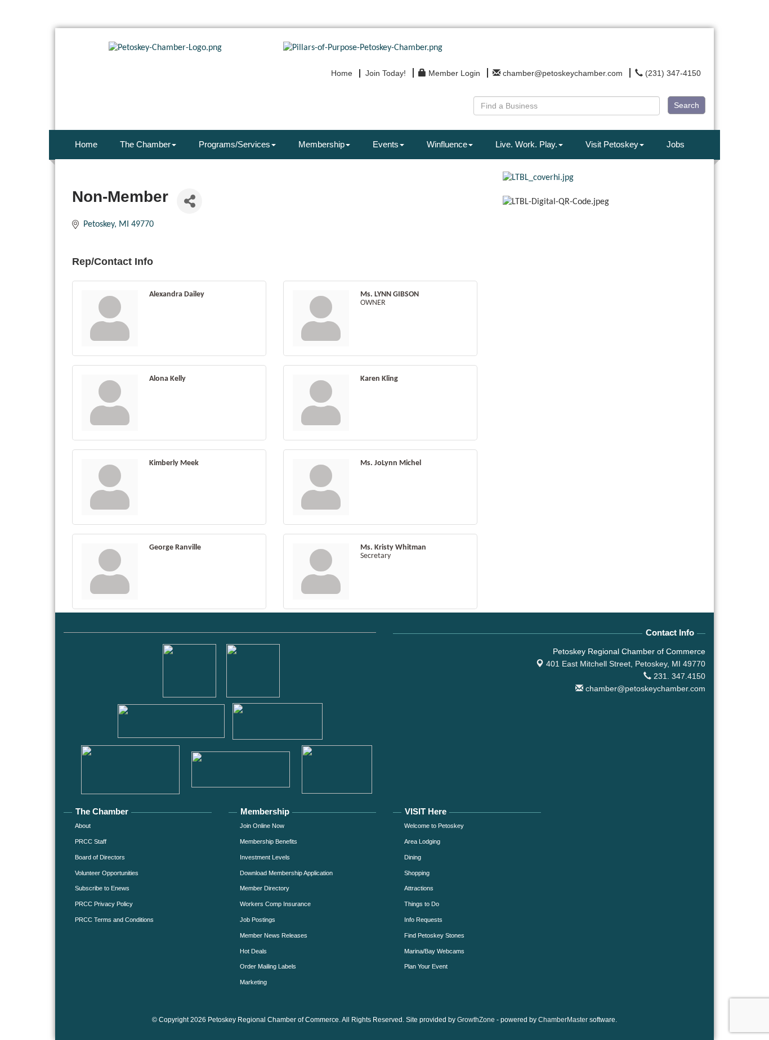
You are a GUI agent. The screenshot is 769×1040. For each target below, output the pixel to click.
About (83, 825)
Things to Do (421, 904)
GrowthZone (476, 1020)
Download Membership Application (286, 873)
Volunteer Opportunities (106, 873)
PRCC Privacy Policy (104, 904)
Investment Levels (265, 857)
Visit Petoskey (611, 144)
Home (86, 144)
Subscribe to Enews (102, 888)
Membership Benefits (268, 841)
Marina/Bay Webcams (434, 951)
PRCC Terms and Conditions (114, 919)
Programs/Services (234, 144)
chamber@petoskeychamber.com (644, 688)
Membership (321, 144)
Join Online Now (262, 825)
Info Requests (423, 919)
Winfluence (447, 144)
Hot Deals (253, 951)
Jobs (676, 144)
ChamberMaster (563, 1020)
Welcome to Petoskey (434, 825)
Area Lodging (422, 841)
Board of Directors (100, 857)
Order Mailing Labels (268, 966)
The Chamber (145, 144)
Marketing (253, 982)
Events (386, 144)
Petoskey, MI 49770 (625, 663)
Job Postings (257, 919)
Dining (412, 857)
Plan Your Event (426, 966)
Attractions (418, 888)
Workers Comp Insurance (275, 904)
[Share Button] (189, 201)
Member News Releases (273, 935)
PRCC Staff (90, 841)
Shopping (417, 873)
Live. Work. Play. (526, 144)
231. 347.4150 (678, 676)
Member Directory (264, 888)
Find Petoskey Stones (434, 935)
